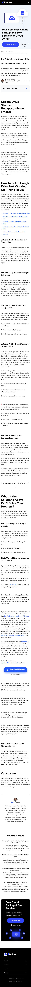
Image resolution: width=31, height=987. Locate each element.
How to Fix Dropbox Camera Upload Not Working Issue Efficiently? (15, 883)
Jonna (8, 79)
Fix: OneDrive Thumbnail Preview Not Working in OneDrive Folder (15, 869)
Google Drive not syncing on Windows (16, 616)
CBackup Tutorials (8, 51)
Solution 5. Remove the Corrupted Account (14, 233)
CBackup (24, 642)
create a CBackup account (9, 663)
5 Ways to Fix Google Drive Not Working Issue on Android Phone (15, 842)
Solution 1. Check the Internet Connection (16, 214)
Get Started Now (11, 44)
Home (2, 51)
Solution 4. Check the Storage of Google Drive (16, 228)
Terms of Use (19, 981)
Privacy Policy (12, 981)
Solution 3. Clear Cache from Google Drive (15, 223)
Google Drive (13, 585)
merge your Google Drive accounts (12, 635)
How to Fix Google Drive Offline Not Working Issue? (15, 856)
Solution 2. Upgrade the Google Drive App (15, 218)
